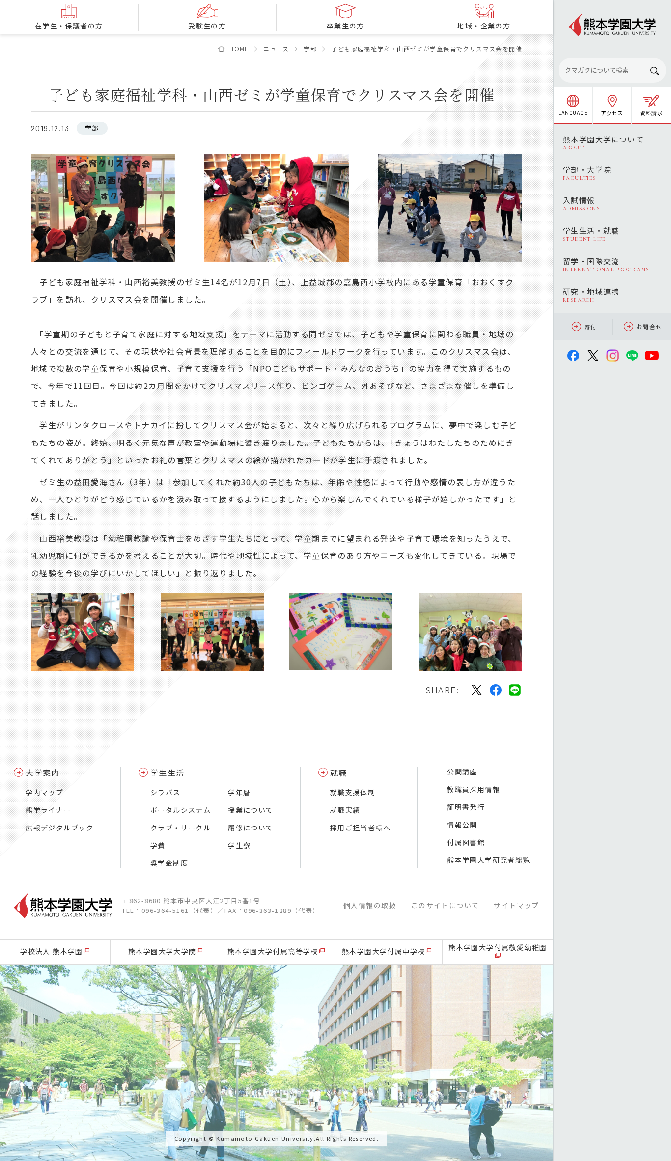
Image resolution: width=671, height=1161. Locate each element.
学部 (310, 48)
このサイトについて (445, 905)
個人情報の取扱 (369, 905)
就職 (338, 772)
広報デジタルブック (60, 827)
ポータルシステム (180, 810)
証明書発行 (466, 807)
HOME (239, 48)
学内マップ (44, 792)
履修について (250, 827)
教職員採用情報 (473, 789)
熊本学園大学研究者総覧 (488, 860)
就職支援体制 (352, 792)
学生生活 (167, 772)
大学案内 (43, 772)
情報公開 (462, 824)
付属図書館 (466, 842)
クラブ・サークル (180, 827)
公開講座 (462, 771)
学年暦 (239, 792)
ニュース (276, 48)
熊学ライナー (48, 810)
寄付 (590, 326)
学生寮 (239, 845)
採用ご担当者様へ (360, 827)
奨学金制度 (169, 863)
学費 (158, 845)
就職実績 (345, 810)
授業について (250, 810)
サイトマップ (516, 905)
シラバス (165, 792)
